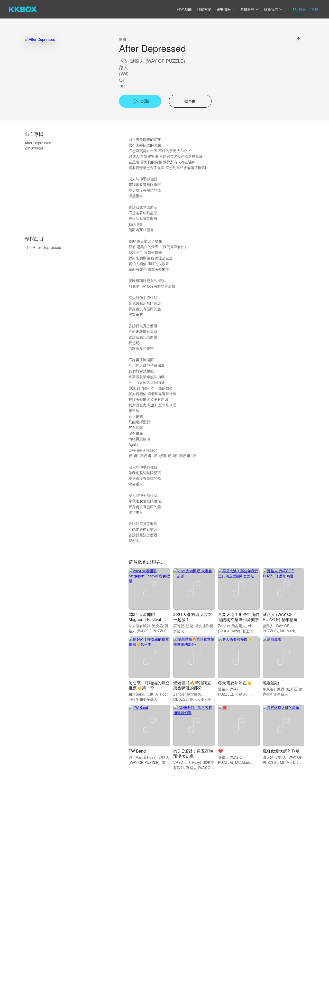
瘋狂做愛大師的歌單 (281, 751)
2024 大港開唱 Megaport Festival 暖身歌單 (147, 619)
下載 (314, 9)
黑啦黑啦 (271, 683)
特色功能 (184, 9)
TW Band (137, 751)
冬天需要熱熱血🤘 (235, 683)
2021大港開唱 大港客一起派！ (192, 616)
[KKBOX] (23, 9)
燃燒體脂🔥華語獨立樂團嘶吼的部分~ (192, 685)
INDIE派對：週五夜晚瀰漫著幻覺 (193, 753)
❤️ (220, 751)
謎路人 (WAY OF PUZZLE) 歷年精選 (280, 616)
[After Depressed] (40, 39)
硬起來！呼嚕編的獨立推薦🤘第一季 (149, 685)
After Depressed (47, 247)
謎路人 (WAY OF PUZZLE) (157, 61)
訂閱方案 (204, 9)
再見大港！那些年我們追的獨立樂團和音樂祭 (238, 616)
